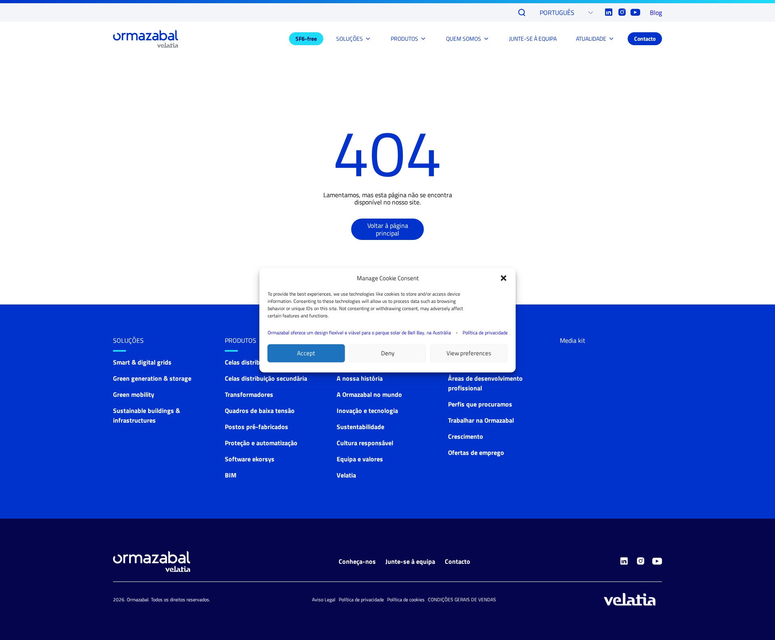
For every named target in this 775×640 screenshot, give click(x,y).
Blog (656, 12)
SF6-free (306, 38)
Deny (387, 353)
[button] (504, 278)
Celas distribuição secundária (266, 378)
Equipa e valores (360, 459)
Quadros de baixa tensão (260, 410)
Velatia (346, 475)
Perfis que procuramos (480, 404)
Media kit (572, 340)
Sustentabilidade (360, 427)
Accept (306, 353)
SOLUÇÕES (349, 38)
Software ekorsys (249, 459)
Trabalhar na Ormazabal (481, 420)
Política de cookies (406, 599)
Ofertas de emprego (476, 452)
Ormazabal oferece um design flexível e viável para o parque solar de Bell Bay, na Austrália (359, 332)
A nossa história (360, 378)
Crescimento (465, 436)
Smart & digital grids (142, 362)
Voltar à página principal (387, 229)
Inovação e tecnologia (367, 410)
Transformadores (249, 394)
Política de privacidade (485, 332)
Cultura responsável (365, 443)
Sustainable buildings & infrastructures (146, 415)
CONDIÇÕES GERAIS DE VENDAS (462, 599)
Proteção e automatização (261, 443)
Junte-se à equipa (410, 561)
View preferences (468, 353)
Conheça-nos (357, 561)
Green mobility (133, 394)
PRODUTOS (404, 38)
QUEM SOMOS (463, 38)
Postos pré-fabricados (256, 427)
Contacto (645, 38)
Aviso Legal (323, 599)
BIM (231, 475)
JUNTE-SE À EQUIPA (533, 38)
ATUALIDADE (591, 38)
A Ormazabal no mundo (369, 394)
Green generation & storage (152, 378)
